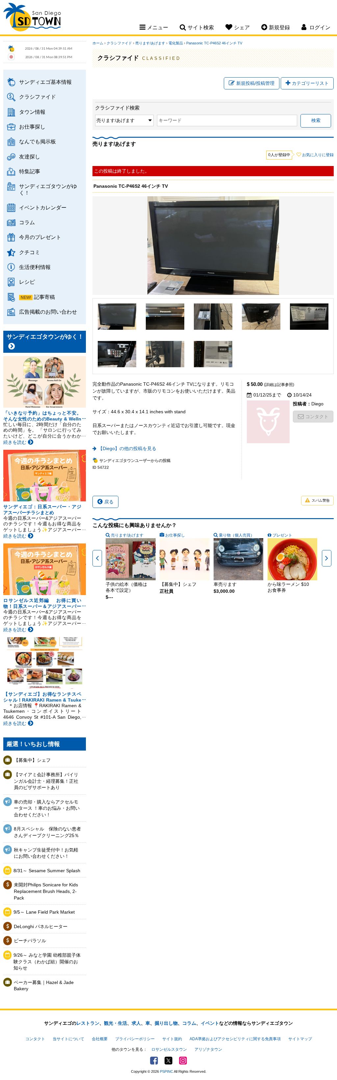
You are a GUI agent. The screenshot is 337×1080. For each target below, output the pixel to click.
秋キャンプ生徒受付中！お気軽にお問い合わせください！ (46, 853)
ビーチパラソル (30, 940)
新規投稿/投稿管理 (255, 83)
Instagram (183, 1061)
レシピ (27, 282)
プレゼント (282, 535)
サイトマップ (300, 1039)
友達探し (29, 156)
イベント (210, 1023)
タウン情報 (32, 112)
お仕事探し (32, 127)
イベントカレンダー (42, 207)
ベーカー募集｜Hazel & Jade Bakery (44, 986)
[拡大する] (117, 316)
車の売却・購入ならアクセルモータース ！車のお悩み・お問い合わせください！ (47, 808)
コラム (27, 222)
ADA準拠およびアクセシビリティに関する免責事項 (235, 1039)
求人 (136, 1023)
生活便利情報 (35, 267)
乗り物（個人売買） (236, 535)
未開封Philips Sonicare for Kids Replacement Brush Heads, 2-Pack (46, 891)
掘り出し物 (166, 1023)
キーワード (170, 120)
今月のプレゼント (40, 237)
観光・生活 (115, 1023)
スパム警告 (321, 500)
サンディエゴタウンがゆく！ (48, 189)
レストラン (87, 1023)
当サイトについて (68, 1039)
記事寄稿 (44, 297)
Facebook (154, 1061)
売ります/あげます (150, 43)
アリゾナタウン (208, 1049)
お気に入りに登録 (318, 155)
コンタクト (316, 416)
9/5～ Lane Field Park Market (44, 912)
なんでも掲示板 (37, 141)
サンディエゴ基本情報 (45, 82)
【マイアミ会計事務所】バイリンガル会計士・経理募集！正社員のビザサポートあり (46, 781)
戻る (109, 501)
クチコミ (29, 252)
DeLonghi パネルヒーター (40, 926)
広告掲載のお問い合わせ (48, 312)
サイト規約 (172, 1039)
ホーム (97, 43)
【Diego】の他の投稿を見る (127, 448)
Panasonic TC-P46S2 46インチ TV (214, 43)
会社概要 (100, 1039)
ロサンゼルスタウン (169, 1049)
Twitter (168, 1061)
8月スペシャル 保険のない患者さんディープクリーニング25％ (47, 832)
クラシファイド (37, 97)
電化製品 (175, 43)
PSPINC (166, 1071)
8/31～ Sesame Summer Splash (46, 870)
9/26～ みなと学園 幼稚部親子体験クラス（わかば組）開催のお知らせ (47, 961)
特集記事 (29, 171)
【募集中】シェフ (32, 760)
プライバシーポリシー (135, 1039)
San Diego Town (32, 18)
